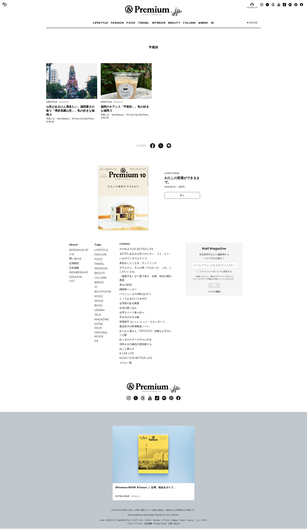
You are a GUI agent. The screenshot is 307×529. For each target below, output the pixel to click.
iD (212, 22)
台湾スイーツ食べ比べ (131, 312)
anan (102, 520)
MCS (204, 520)
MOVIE (98, 300)
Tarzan (182, 520)
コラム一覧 (125, 362)
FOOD (130, 22)
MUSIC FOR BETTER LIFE (135, 358)
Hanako (156, 520)
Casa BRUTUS (123, 520)
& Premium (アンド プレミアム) (153, 10)
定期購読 (74, 263)
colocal (190, 520)
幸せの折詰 (125, 284)
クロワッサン (138, 520)
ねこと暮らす (126, 348)
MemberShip (78, 272)
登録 (214, 285)
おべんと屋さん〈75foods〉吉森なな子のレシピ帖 (145, 332)
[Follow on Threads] (273, 4)
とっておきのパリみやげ (133, 298)
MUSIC (98, 296)
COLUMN (189, 22)
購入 (182, 195)
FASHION (117, 22)
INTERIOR (158, 22)
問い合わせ (75, 258)
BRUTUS (111, 520)
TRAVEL (143, 22)
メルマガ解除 (214, 291)
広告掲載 (74, 267)
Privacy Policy (160, 523)
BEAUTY (174, 22)
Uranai (99, 310)
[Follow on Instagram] (262, 4)
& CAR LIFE (126, 353)
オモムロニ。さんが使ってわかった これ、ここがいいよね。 (145, 269)
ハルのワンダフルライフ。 (134, 258)
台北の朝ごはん (128, 307)
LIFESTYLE (100, 22)
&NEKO (203, 22)
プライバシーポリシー (225, 276)
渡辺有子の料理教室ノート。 (135, 326)
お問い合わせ (174, 523)
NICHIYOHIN (102, 291)
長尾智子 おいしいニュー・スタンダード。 (143, 321)
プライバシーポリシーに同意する (216, 271)
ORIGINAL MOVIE (101, 334)
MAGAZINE (101, 319)
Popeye (174, 520)
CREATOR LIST (252, 8)
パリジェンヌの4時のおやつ (135, 294)
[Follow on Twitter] (267, 4)
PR (96, 341)
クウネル (165, 520)
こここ (198, 520)
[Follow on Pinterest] (296, 4)
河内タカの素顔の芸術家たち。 (136, 344)
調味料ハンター (128, 289)
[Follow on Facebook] (301, 4)
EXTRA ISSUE (98, 326)
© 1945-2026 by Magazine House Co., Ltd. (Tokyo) (153, 515)
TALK (97, 314)
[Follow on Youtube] (279, 4)
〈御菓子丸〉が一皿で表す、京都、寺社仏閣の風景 (145, 278)
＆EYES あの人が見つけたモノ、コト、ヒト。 (145, 253)
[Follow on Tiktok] (284, 4)
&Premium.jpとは (78, 252)
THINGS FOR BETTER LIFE (136, 249)
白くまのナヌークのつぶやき (135, 339)
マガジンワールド (135, 523)
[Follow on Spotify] (290, 4)
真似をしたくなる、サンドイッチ (138, 263)
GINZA (148, 520)
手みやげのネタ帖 (129, 317)
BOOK (98, 305)
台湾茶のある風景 (129, 303)
